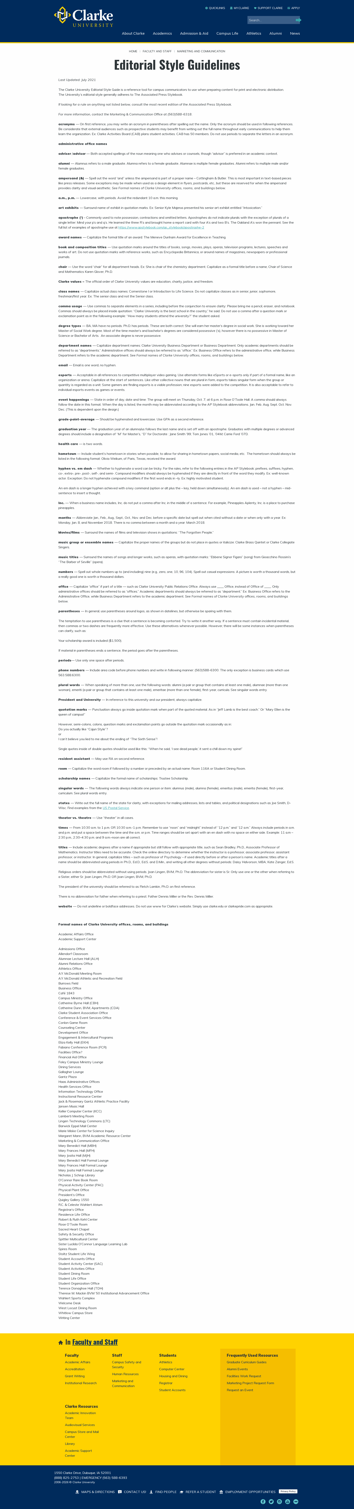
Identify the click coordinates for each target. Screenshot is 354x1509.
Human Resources (125, 1374)
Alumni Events (237, 1369)
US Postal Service (116, 808)
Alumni (275, 33)
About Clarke (133, 33)
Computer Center (171, 1369)
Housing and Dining (173, 1376)
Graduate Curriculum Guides (247, 1362)
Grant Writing (75, 1376)
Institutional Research (81, 1383)
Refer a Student (200, 1492)
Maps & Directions (98, 1492)
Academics (162, 33)
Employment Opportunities (250, 1492)
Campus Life (227, 33)
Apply (295, 8)
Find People (165, 1492)
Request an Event (240, 1390)
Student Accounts (172, 1390)
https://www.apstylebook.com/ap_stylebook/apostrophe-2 (161, 227)
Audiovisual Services (80, 1425)
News (295, 33)
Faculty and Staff (157, 51)
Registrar (165, 1383)
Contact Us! (134, 1492)
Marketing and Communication (201, 51)
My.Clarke (241, 8)
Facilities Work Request (244, 1376)
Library (70, 1444)
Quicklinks (217, 8)
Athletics (253, 33)
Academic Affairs (77, 1362)
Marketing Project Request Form (250, 1383)
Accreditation (75, 1369)
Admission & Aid (194, 33)
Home (133, 51)
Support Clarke (270, 8)
